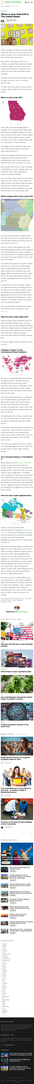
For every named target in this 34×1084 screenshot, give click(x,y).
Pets (3, 991)
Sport (4, 1003)
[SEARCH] (29, 2)
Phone (4, 993)
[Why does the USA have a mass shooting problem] (17, 631)
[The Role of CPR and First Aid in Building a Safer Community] (17, 809)
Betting (4, 945)
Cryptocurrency (6, 954)
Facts (4, 962)
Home (4, 976)
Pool (3, 995)
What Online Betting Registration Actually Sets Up (19, 868)
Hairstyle (4, 970)
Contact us (17, 1082)
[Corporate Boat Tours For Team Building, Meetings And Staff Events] (4, 893)
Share (3, 26)
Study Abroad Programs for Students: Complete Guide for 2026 (15, 758)
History (4, 973)
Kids (3, 980)
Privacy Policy (29, 1080)
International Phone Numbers (12, 600)
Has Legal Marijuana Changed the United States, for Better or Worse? (16, 698)
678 (3, 598)
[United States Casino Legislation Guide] (17, 658)
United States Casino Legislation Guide (16, 672)
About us (21, 1080)
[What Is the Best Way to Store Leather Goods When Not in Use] (4, 908)
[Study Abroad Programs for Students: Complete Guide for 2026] (17, 746)
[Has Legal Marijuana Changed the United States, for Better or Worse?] (17, 684)
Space (4, 1001)
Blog (3, 947)
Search (31, 834)
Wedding (4, 1011)
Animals (4, 944)
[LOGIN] (26, 2)
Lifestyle (4, 983)
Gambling (4, 669)
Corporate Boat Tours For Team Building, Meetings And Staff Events (20, 892)
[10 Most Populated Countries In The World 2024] (17, 711)
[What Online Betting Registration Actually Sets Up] (4, 869)
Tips (3, 1008)
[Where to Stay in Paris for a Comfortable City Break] (4, 915)
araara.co (4, 311)
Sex (3, 998)
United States (7, 601)
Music (4, 988)
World (3, 641)
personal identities (24, 463)
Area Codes (9, 598)
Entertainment (6, 958)
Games (4, 967)
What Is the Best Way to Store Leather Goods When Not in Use (19, 907)
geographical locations (23, 598)
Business (4, 950)
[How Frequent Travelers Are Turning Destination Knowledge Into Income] (17, 854)
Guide (4, 968)
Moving (4, 986)
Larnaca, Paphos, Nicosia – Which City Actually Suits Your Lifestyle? (20, 884)
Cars (3, 952)
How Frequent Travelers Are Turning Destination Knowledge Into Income (20, 1054)
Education (21, 734)
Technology (5, 1006)
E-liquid (4, 955)
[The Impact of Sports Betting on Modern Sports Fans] (4, 900)
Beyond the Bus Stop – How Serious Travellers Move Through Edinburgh (20, 930)
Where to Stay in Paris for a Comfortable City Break (18, 915)
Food (3, 965)
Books (4, 949)
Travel (4, 855)
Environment (5, 960)
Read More (13, 871)
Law (3, 981)
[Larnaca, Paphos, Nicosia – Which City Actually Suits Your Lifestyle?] (4, 885)
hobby (4, 975)
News (4, 990)
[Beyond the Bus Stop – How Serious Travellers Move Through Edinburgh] (4, 931)
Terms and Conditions (12, 1080)
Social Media (6, 999)
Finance (4, 963)
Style (3, 1004)
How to (4, 978)
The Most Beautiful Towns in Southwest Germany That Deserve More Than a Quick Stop (20, 876)
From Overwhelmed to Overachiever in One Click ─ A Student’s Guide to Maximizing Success (16, 790)
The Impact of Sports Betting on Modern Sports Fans (19, 899)
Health (4, 972)
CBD (2, 694)
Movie (4, 985)
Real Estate (5, 996)
